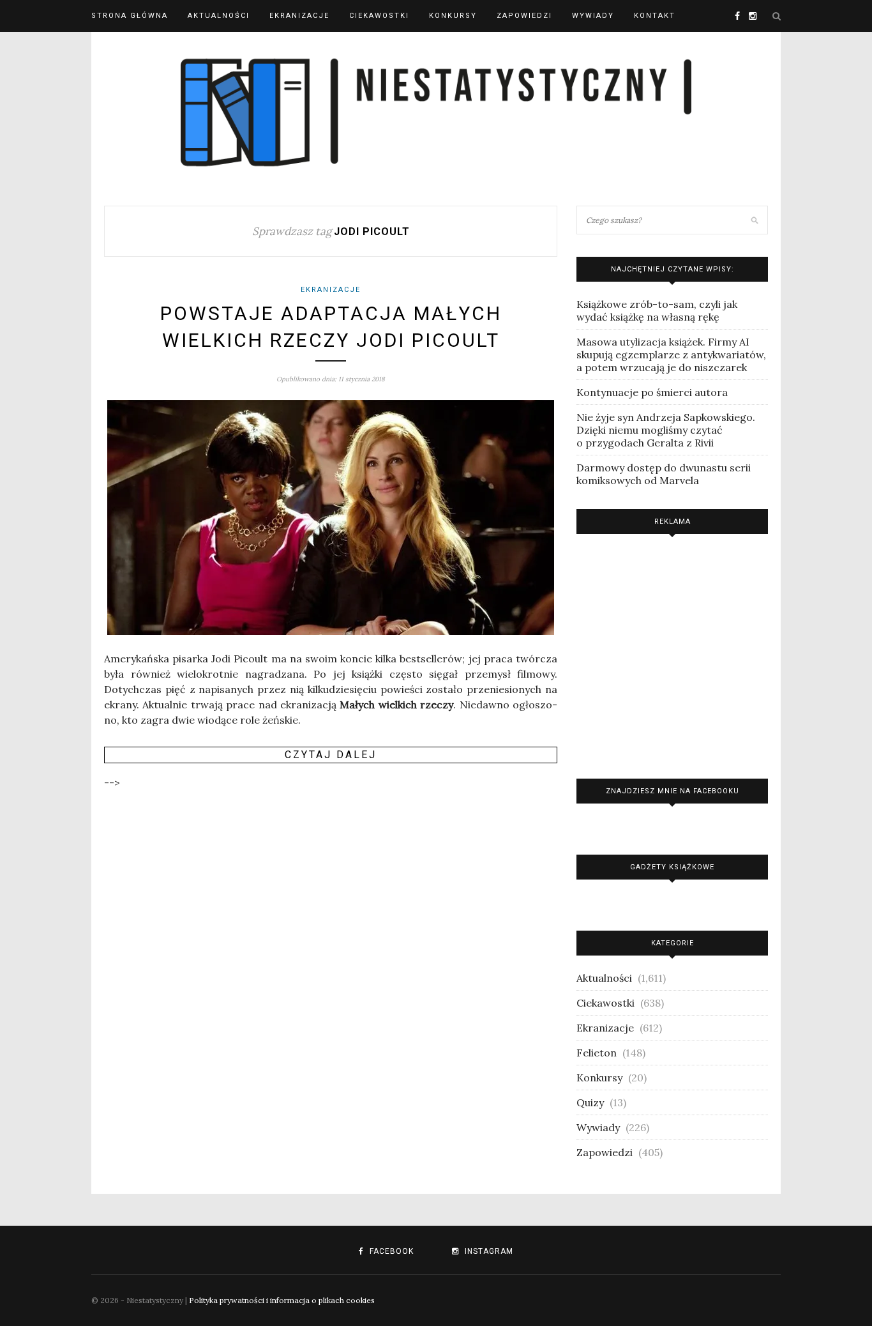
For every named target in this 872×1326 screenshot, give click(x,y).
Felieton (596, 1052)
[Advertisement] (672, 653)
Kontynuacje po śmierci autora (652, 392)
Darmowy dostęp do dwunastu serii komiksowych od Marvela (663, 474)
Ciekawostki (379, 15)
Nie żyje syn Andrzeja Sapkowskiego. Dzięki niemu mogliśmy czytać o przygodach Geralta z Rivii (665, 430)
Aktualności (219, 15)
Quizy (590, 1102)
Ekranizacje (299, 15)
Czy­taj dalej (331, 755)
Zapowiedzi (524, 15)
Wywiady (593, 15)
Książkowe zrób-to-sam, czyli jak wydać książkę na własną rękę (656, 310)
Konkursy (453, 15)
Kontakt (654, 15)
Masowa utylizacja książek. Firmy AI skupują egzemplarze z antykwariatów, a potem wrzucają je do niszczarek (671, 354)
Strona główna (129, 15)
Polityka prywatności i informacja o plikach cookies (282, 1300)
